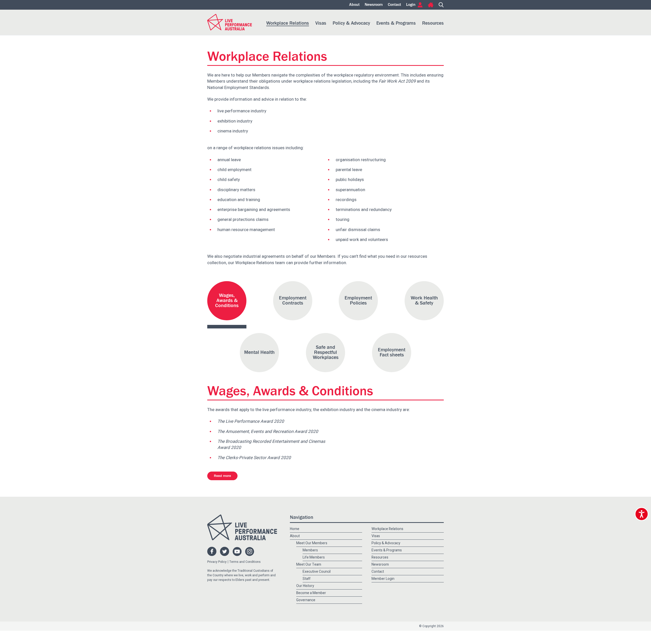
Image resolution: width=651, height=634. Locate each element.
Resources (433, 23)
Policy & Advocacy (351, 23)
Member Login (383, 532)
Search (441, 4)
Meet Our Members (311, 496)
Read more (222, 429)
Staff (306, 532)
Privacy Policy (217, 515)
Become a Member (311, 546)
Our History (305, 539)
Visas (320, 23)
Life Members (314, 510)
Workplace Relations (287, 23)
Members (310, 503)
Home (431, 4)
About (354, 5)
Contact (394, 5)
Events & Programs (396, 23)
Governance (305, 553)
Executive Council (317, 524)
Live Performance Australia (229, 22)
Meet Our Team (308, 517)
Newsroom (374, 5)
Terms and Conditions (245, 515)
